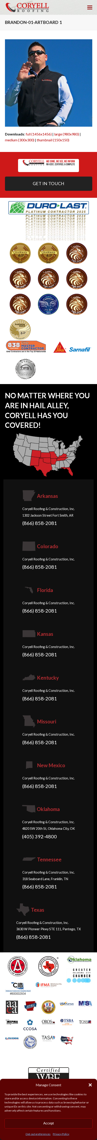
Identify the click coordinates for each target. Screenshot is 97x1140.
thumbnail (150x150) (53, 140)
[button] (90, 1085)
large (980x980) (66, 134)
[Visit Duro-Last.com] (48, 220)
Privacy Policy (61, 1134)
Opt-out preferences (38, 1134)
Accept (48, 1123)
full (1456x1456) (39, 134)
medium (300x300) (19, 140)
